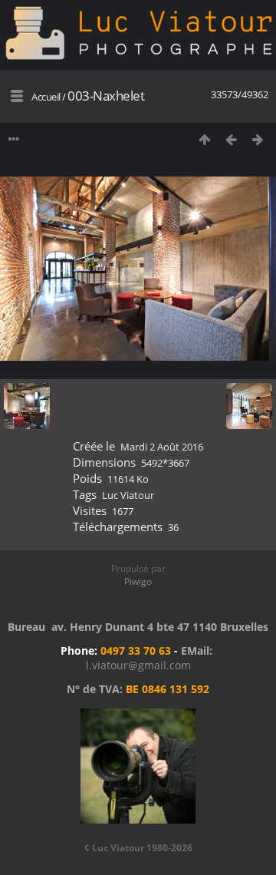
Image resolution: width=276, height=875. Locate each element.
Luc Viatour (128, 495)
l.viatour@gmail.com (138, 665)
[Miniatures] (204, 139)
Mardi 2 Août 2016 (161, 447)
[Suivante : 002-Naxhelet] (258, 139)
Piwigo (138, 581)
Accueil (46, 97)
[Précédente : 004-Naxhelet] (231, 139)
